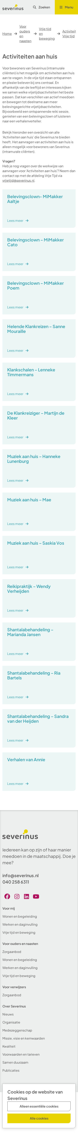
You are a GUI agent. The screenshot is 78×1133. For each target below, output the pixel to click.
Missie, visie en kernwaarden (23, 1038)
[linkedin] (26, 896)
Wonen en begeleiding (19, 916)
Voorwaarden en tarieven (21, 1054)
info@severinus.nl (20, 875)
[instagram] (17, 896)
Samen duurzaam (15, 1062)
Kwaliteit (8, 1046)
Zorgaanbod (11, 952)
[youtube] (36, 896)
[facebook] (7, 896)
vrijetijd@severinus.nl (18, 180)
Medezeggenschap (17, 1030)
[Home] (12, 7)
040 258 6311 (15, 882)
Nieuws (8, 1014)
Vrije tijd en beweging (47, 34)
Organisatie (11, 1022)
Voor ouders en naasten (25, 33)
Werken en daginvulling (20, 924)
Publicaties (10, 1070)
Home (7, 33)
